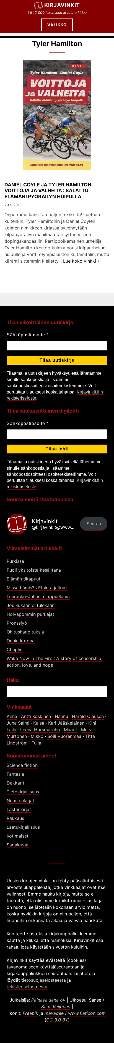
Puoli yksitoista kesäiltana (34, 570)
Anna (12, 716)
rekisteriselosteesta (27, 986)
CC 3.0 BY (57, 1020)
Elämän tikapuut (23, 579)
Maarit (70, 729)
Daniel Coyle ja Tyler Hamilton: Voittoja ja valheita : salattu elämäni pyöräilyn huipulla (48, 190)
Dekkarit (15, 783)
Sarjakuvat (18, 844)
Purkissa (15, 561)
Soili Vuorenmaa (64, 736)
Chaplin (14, 649)
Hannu (61, 716)
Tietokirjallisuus (23, 791)
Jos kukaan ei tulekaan (31, 605)
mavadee (54, 1013)
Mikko (37, 736)
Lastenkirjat (19, 809)
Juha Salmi (18, 723)
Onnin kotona (21, 640)
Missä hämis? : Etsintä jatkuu (37, 587)
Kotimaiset (17, 836)
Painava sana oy (48, 1000)
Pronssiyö (17, 623)
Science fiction (22, 765)
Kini (92, 723)
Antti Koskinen (36, 716)
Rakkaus (15, 818)
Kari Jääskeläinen (66, 723)
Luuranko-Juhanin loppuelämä (38, 596)
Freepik (30, 1013)
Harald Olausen (88, 716)
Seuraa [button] (94, 523)
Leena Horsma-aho (40, 729)
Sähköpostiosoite (27, 334)
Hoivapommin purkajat (30, 614)
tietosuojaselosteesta (43, 980)
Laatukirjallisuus (23, 827)
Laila (11, 729)
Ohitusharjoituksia (25, 632)
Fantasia (15, 774)
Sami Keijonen (55, 1006)
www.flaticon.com (87, 1013)
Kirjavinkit (62, 5)
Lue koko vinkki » (81, 261)
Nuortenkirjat (20, 800)
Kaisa (38, 723)
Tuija (36, 743)
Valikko (57, 24)
